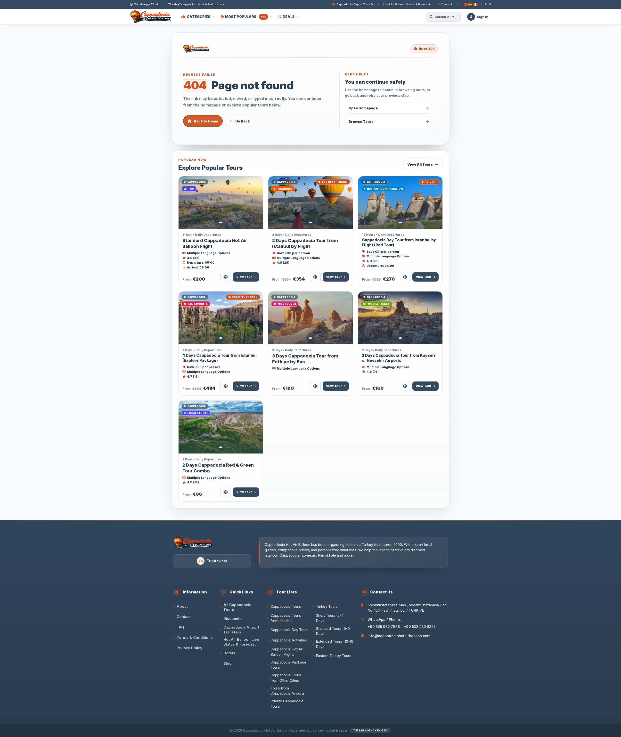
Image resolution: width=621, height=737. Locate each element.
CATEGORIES (198, 17)
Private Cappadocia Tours (286, 704)
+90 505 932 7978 (384, 626)
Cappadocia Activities (288, 640)
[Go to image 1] (221, 223)
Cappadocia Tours (285, 606)
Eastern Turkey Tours (333, 655)
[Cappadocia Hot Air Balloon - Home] (151, 16)
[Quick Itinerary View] (225, 277)
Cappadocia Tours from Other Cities (285, 678)
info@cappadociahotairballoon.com (399, 635)
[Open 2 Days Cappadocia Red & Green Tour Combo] (221, 427)
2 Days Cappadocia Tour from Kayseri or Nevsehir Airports (398, 358)
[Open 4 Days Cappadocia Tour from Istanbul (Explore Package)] (221, 318)
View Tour (244, 277)
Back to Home (206, 121)
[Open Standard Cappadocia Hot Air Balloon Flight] (221, 202)
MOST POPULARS (245, 17)
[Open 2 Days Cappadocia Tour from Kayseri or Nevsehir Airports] (400, 318)
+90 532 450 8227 (420, 626)
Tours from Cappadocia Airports (287, 691)
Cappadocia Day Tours (289, 629)
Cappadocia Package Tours (288, 665)
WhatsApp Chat (146, 4)
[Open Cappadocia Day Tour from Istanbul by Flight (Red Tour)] (400, 202)
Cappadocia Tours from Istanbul (285, 618)
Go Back (242, 121)
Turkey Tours (327, 606)
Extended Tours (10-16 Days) (334, 644)
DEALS (289, 17)
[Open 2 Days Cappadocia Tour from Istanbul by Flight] (310, 202)
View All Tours (420, 164)
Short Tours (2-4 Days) (329, 618)
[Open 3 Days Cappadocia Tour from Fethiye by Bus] (310, 318)
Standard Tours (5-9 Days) (333, 631)
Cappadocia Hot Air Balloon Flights (286, 652)
